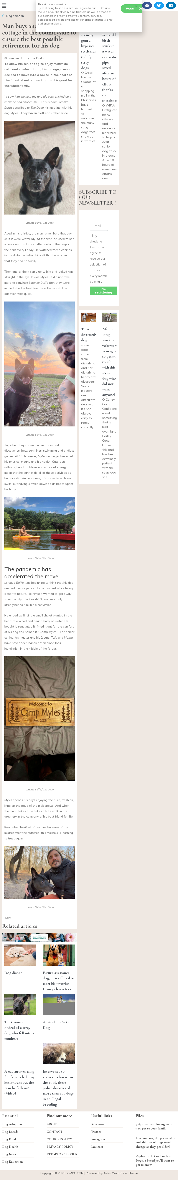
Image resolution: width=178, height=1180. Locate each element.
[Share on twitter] (159, 5)
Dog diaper (13, 972)
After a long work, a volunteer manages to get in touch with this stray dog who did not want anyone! (110, 362)
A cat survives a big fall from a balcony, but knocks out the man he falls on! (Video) (19, 1082)
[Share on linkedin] (171, 5)
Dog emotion (15, 16)
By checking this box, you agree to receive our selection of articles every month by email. (98, 258)
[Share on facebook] (147, 5)
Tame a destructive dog (90, 334)
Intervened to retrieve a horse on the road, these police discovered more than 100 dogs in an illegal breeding (58, 1087)
